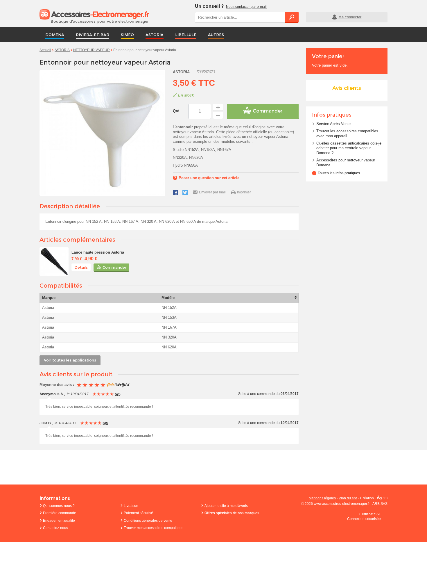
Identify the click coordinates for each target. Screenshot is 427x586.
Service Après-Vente (333, 124)
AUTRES (216, 34)
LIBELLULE (185, 34)
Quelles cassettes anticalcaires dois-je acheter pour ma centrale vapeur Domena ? (348, 148)
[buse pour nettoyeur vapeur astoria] (54, 261)
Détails (81, 267)
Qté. (176, 111)
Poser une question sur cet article (209, 178)
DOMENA (54, 34)
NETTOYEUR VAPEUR (91, 50)
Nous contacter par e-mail (246, 7)
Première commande (59, 513)
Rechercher (292, 17)
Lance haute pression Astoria (97, 252)
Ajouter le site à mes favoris (226, 506)
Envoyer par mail (212, 192)
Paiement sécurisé (138, 513)
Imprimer (244, 192)
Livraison (131, 506)
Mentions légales (322, 498)
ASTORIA (155, 34)
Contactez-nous (55, 528)
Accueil (45, 50)
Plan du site (348, 498)
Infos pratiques (331, 115)
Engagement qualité (59, 521)
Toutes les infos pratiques (339, 173)
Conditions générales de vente (148, 521)
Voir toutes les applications (70, 360)
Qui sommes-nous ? (59, 506)
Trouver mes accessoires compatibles (153, 528)
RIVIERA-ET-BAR (92, 34)
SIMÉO (127, 34)
